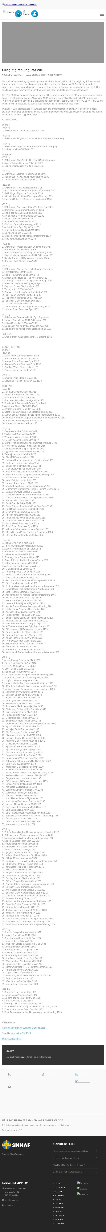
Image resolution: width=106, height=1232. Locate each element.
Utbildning (60, 1208)
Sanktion (59, 1212)
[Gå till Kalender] (26, 14)
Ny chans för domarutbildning (66, 1158)
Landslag (59, 1204)
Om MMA (58, 1184)
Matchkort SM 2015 (11, 1039)
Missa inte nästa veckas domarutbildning (70, 1151)
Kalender (59, 1216)
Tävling (58, 1200)
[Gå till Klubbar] (18, 16)
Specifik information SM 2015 (16, 1033)
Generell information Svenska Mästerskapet (23, 1028)
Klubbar (59, 1192)
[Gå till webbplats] (19, 1075)
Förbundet (60, 1188)
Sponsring (60, 1224)
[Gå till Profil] (34, 16)
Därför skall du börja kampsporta (67, 1172)
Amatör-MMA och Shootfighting (44, 75)
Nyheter (59, 1220)
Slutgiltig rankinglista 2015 (23, 70)
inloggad (22, 1056)
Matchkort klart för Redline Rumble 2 (69, 1165)
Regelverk (60, 1196)
